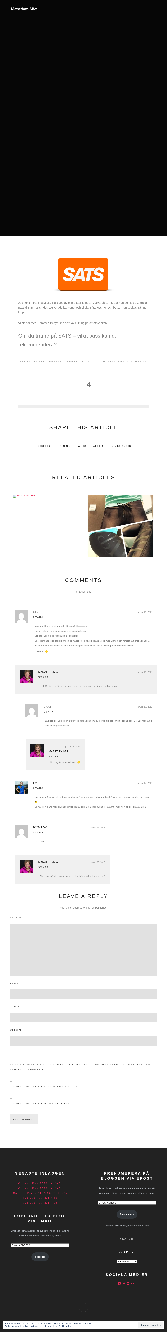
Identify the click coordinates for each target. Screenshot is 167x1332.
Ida (35, 783)
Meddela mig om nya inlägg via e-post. (42, 1104)
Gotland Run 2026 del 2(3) (40, 1188)
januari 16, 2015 (144, 612)
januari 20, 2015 (97, 862)
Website (16, 1030)
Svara (38, 617)
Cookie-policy (65, 1326)
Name (14, 983)
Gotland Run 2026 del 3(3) (40, 1183)
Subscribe (40, 1256)
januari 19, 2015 (72, 746)
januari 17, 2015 (144, 707)
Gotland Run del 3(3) (40, 1198)
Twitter (81, 445)
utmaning (139, 361)
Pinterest (63, 445)
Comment (16, 918)
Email (15, 1007)
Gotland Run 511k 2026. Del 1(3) (40, 1193)
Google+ (99, 445)
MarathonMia (50, 361)
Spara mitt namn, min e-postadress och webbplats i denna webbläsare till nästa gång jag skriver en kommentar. (80, 1067)
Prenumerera (127, 1214)
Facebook (43, 445)
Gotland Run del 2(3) (40, 1203)
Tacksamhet (118, 361)
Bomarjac (40, 827)
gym (102, 361)
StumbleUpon (121, 445)
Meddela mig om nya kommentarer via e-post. (47, 1087)
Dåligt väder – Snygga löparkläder (120, 525)
